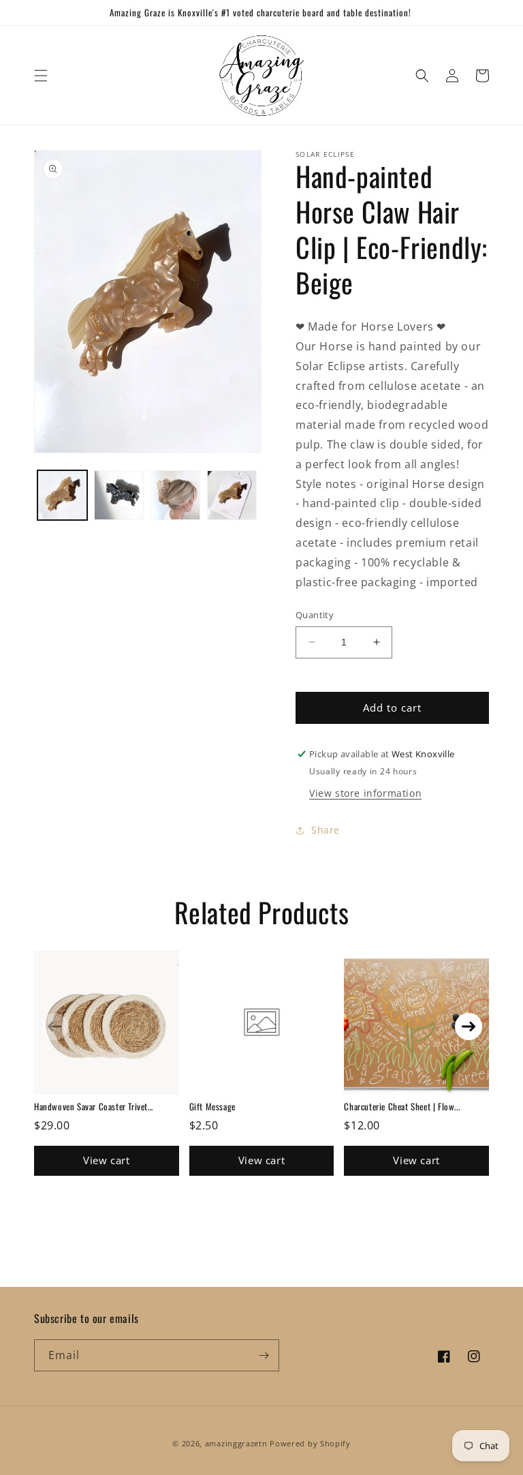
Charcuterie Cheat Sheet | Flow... (402, 1106)
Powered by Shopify (310, 1443)
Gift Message (212, 1106)
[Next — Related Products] (468, 1026)
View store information (365, 793)
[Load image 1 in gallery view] (62, 495)
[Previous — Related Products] (54, 1026)
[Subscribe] (264, 1355)
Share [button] (325, 829)
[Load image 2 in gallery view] (119, 495)
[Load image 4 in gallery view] (232, 495)
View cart (106, 1160)
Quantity (315, 615)
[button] (41, 76)
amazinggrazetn (236, 1443)
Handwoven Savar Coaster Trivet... (93, 1106)
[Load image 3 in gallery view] (175, 495)
